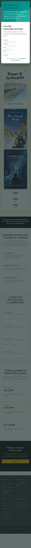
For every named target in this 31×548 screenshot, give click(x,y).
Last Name (5, 43)
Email (4, 47)
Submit (5, 55)
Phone (4, 51)
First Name (5, 40)
